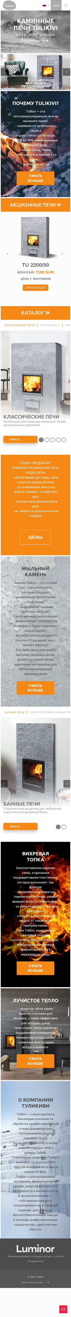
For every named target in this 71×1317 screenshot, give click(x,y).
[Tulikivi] (9, 4)
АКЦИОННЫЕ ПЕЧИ (33, 205)
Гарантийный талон (32, 1282)
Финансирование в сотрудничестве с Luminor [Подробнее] (35, 1258)
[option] (36, 254)
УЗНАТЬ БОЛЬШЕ (15, 440)
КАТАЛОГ (33, 312)
